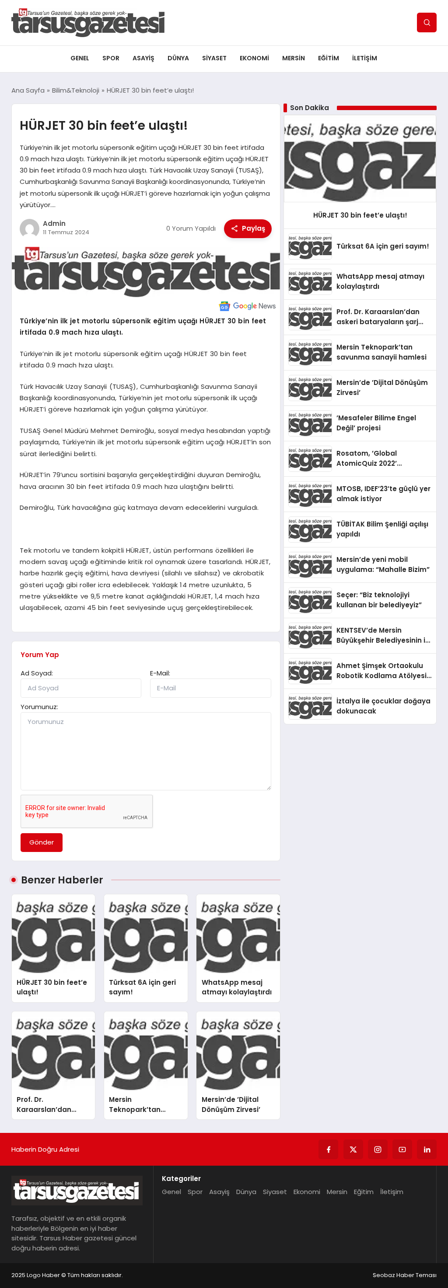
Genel (79, 58)
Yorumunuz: (39, 706)
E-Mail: (160, 673)
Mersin (293, 58)
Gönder (41, 842)
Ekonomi (254, 58)
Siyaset (214, 58)
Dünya (178, 58)
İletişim (364, 58)
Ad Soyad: (37, 673)
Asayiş (143, 58)
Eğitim (328, 58)
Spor (110, 58)
